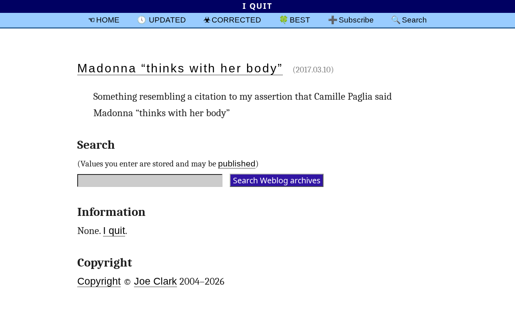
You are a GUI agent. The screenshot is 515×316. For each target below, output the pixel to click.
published (236, 163)
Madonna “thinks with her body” (180, 68)
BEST (300, 19)
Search (414, 19)
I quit (114, 230)
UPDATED (167, 19)
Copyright (99, 281)
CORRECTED (236, 19)
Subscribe (356, 19)
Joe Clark (155, 281)
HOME (107, 19)
